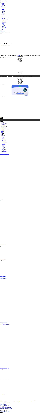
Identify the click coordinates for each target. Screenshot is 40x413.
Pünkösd (3, 146)
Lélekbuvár (3, 28)
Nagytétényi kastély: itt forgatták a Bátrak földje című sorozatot (6, 408)
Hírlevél (2, 29)
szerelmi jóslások (18, 55)
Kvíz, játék (9, 45)
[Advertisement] (20, 39)
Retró (1, 134)
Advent (3, 137)
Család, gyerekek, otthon (3, 123)
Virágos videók (3, 20)
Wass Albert (12, 402)
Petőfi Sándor (18, 401)
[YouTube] (1, 412)
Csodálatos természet (3, 124)
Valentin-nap (3, 149)
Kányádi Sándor (2, 401)
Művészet (2, 132)
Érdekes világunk (2, 125)
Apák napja (3, 138)
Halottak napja (3, 141)
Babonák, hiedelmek (3, 45)
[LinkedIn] (2, 117)
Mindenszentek (3, 144)
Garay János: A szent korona (3, 276)
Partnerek (8, 411)
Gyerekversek (3, 128)
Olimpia (2, 133)
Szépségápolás (2, 135)
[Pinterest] (1, 117)
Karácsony (3, 23)
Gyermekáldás (3, 140)
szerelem (32, 401)
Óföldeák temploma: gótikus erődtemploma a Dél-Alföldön (5, 407)
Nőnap (3, 24)
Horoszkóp (2, 127)
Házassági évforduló (4, 22)
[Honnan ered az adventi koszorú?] (2, 394)
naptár (14, 401)
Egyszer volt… (3, 18)
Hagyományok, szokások (3, 126)
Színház (2, 136)
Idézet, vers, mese (4, 27)
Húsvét (3, 142)
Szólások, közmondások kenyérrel (3, 322)
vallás (2, 402)
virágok (7, 402)
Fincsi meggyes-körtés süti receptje (3, 404)
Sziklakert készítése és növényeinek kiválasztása (4, 405)
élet (18, 402)
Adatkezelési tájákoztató (2, 411)
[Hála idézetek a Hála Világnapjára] (2, 389)
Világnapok (3, 26)
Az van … (2, 122)
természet (1, 402)
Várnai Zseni (9, 402)
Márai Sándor (5, 401)
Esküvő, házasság (4, 139)
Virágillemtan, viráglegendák (5, 19)
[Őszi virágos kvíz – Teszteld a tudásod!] (2, 384)
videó (5, 402)
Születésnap (3, 25)
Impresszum (6, 411)
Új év (2, 148)
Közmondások (2, 130)
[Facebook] (0, 117)
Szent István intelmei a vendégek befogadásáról (4, 368)
